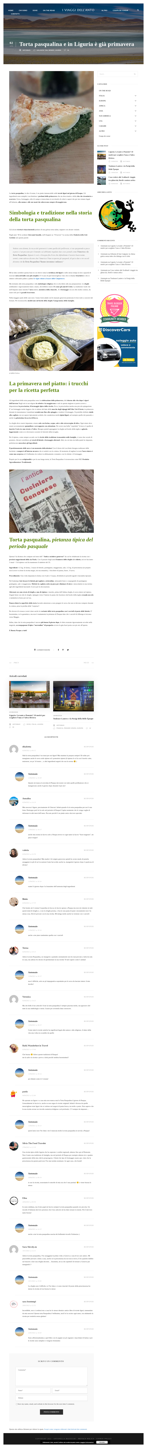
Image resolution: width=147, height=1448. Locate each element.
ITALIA (34, 724)
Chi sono (23, 10)
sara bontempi (29, 1301)
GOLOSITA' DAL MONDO (45, 50)
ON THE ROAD (49, 10)
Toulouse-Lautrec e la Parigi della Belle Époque (73, 719)
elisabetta (26, 746)
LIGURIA (58, 50)
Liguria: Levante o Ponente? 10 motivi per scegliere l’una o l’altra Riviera (27, 716)
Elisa (24, 1198)
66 (13, 727)
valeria (25, 850)
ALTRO (104, 10)
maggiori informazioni (87, 1442)
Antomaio (27, 50)
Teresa (25, 948)
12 (90, 728)
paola (25, 1091)
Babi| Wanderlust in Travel (35, 1045)
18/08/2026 (57, 715)
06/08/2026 (114, 183)
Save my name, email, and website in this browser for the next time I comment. (46, 1404)
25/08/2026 (13, 712)
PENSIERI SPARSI (70, 728)
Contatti (15, 14)
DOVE (35, 10)
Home (10, 10)
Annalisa (26, 798)
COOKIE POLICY (104, 1439)
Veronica (26, 997)
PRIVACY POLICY (86, 1439)
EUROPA (80, 728)
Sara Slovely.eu (29, 1247)
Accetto (102, 1442)
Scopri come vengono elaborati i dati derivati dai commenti (65, 1429)
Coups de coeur (120, 10)
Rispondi (89, 747)
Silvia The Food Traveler (34, 1143)
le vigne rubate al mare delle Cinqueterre (49, 278)
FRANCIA (60, 728)
